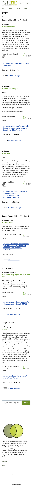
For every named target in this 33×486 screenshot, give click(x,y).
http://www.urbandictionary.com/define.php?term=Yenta (16, 377)
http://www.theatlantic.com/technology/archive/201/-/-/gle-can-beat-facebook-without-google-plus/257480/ (16, 247)
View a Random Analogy (7, 473)
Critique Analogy (13, 76)
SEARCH (26, 402)
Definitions (4, 461)
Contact (9, 479)
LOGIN (24, 8)
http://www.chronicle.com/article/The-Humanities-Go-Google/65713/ (16, 303)
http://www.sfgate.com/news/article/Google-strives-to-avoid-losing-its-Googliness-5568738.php (16, 128)
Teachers (4, 469)
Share (9, 8)
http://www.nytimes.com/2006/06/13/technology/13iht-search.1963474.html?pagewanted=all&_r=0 (16, 194)
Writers (3, 465)
